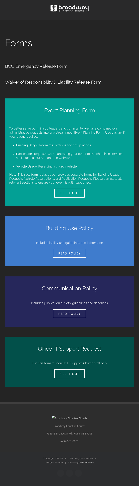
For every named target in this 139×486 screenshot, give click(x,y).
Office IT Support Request (69, 348)
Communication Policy (69, 288)
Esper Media (88, 462)
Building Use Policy (69, 228)
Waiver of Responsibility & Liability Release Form (53, 82)
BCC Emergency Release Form (36, 66)
